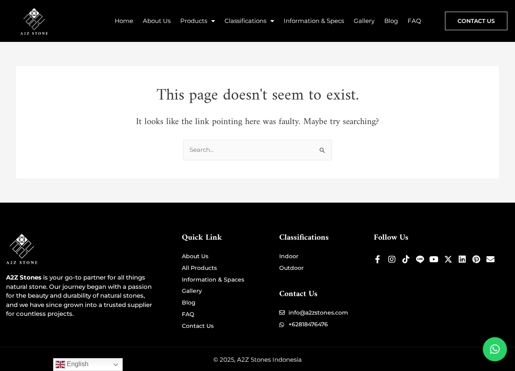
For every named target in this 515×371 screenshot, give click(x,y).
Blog (391, 21)
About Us (157, 21)
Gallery (364, 21)
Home (124, 21)
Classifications (245, 21)
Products (193, 21)
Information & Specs (314, 21)
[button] (495, 349)
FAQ (414, 21)
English (77, 364)
